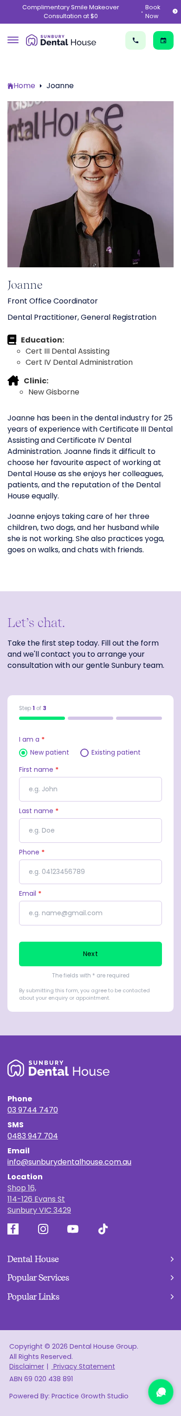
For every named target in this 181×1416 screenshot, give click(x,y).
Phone (32, 852)
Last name (38, 810)
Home (24, 85)
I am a (32, 739)
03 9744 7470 (32, 1110)
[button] (90, 1258)
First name (38, 769)
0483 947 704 (32, 1136)
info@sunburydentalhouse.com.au (69, 1162)
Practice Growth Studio (90, 1396)
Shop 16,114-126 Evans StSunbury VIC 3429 (39, 1199)
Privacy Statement (83, 1366)
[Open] (13, 40)
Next (90, 953)
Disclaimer (26, 1366)
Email (30, 893)
